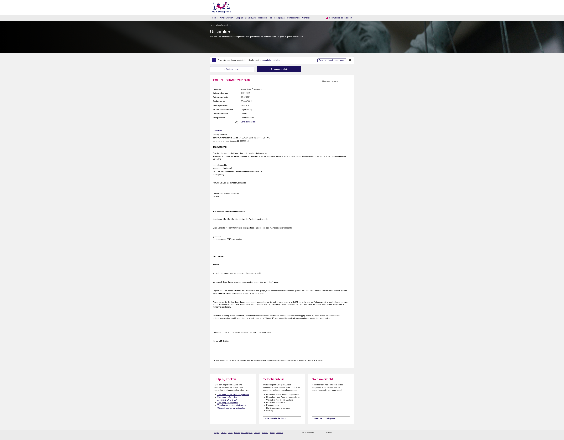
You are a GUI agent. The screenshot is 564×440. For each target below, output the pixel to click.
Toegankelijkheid (246, 433)
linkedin (345, 432)
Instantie (217, 89)
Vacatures (265, 433)
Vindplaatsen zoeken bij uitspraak (231, 405)
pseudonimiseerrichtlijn (270, 60)
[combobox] (335, 81)
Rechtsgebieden (220, 105)
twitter (334, 432)
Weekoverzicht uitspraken (325, 418)
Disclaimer (279, 433)
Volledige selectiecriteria (275, 418)
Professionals (293, 18)
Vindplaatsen (219, 118)
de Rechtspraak (277, 18)
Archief (272, 433)
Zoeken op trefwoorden (227, 397)
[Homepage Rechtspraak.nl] (220, 7)
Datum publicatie (220, 97)
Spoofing (257, 433)
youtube (349, 432)
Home (215, 18)
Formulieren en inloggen (340, 18)
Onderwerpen (226, 18)
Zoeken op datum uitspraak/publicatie (233, 395)
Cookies (237, 433)
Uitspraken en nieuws (246, 18)
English (216, 433)
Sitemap (223, 433)
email (320, 432)
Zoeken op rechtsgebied (227, 402)
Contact (305, 18)
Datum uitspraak (220, 93)
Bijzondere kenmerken (223, 109)
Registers (262, 18)
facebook (338, 432)
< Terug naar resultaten (279, 69)
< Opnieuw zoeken (232, 69)
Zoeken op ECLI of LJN (227, 400)
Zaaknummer (219, 101)
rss (316, 432)
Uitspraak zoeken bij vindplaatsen (231, 408)
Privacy (230, 433)
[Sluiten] (350, 60)
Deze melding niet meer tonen (331, 60)
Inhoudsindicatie (220, 113)
